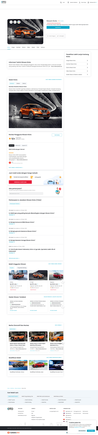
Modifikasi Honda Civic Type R (58, 372)
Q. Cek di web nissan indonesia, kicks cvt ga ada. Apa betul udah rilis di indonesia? (32, 250)
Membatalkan (82, 430)
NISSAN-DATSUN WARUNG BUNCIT (16, 301)
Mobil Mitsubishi (62, 400)
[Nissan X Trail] (38, 275)
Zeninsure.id (85, 411)
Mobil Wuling (28, 402)
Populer (11, 267)
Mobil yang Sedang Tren (27, 396)
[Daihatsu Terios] (18, 365)
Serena (52, 282)
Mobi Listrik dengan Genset (17, 149)
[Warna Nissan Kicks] (18, 22)
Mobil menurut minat (58, 396)
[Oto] (3, 2)
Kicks (8, 47)
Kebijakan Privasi (78, 427)
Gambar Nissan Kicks (71, 64)
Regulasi (33, 415)
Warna (23, 47)
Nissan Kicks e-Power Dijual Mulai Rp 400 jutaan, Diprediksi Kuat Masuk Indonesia (37, 344)
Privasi (32, 411)
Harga (13, 47)
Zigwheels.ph (68, 413)
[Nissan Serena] (58, 275)
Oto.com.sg (68, 417)
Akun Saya (83, 2)
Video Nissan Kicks (70, 71)
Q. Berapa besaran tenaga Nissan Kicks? (22, 240)
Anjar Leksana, (12, 350)
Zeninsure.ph (85, 413)
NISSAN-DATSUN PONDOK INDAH (38, 301)
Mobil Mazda (11, 402)
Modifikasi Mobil (57, 357)
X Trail (31, 282)
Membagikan (61, 36)
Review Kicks (18, 167)
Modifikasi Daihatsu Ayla (36, 372)
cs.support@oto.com (54, 411)
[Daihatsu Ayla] (38, 365)
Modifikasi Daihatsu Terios (17, 372)
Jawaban (11, 215)
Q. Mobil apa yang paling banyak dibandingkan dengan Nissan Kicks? (31, 213)
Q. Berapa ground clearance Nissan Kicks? (22, 231)
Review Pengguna (52, 36)
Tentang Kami (21, 411)
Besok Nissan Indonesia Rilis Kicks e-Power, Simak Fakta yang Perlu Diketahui (17, 344)
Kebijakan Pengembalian (36, 417)
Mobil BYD (77, 402)
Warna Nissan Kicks (71, 67)
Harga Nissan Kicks (70, 60)
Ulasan (33, 47)
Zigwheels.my (68, 415)
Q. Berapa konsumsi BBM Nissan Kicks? (21, 222)
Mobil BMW (61, 402)
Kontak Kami (20, 413)
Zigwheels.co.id (69, 411)
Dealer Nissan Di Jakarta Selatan (52, 296)
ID (96, 2)
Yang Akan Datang (22, 267)
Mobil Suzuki (78, 400)
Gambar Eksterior (56, 79)
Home (8, 388)
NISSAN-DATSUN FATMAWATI (57, 301)
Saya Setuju (91, 430)
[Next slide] (60, 110)
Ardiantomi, (52, 350)
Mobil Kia (44, 402)
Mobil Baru (12, 388)
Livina (11, 282)
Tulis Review (57, 135)
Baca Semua (58, 325)
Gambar (18, 47)
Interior (18, 83)
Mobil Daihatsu (28, 400)
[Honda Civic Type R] (58, 365)
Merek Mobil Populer (13, 396)
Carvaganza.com (77, 411)
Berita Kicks (12, 329)
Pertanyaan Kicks (14, 258)
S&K (32, 413)
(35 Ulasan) (16, 287)
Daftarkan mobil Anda (20, 182)
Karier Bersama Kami (22, 415)
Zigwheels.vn (68, 419)
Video (28, 47)
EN (94, 2)
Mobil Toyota (11, 400)
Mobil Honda (45, 400)
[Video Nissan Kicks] (15, 22)
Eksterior (12, 83)
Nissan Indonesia (18, 388)
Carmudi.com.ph (77, 413)
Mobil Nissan (58, 27)
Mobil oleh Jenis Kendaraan (43, 396)
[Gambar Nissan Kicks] (11, 22)
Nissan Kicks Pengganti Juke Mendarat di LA (58, 344)
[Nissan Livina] (18, 275)
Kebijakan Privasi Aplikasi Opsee (38, 419)
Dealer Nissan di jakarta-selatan (74, 74)
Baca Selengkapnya (22, 159)
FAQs (38, 47)
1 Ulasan (61, 20)
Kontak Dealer (13, 310)
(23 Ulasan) (56, 287)
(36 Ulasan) (36, 287)
